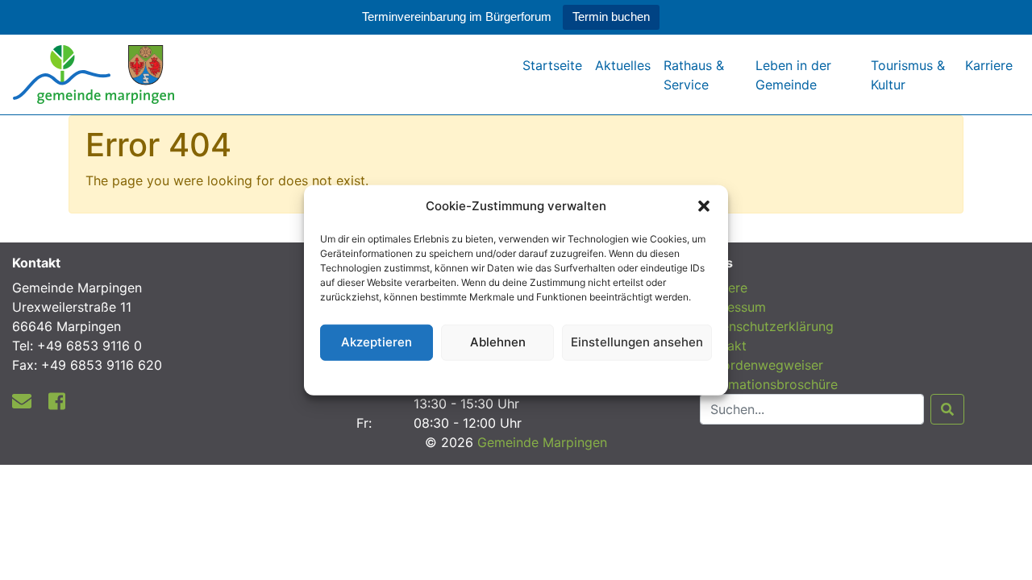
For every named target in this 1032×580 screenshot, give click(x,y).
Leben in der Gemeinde (793, 75)
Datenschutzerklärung (516, 375)
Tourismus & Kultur (908, 75)
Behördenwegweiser (761, 365)
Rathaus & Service (694, 75)
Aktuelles (623, 65)
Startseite (552, 65)
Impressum (733, 307)
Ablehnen (498, 342)
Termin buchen (611, 16)
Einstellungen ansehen (637, 342)
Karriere (989, 65)
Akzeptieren (376, 342)
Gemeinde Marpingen (542, 442)
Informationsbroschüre (769, 384)
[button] (704, 206)
